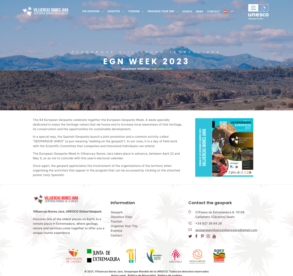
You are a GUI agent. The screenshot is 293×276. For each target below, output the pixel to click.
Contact (213, 11)
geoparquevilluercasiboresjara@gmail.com (226, 230)
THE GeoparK (90, 11)
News (199, 11)
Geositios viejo (121, 217)
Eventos (116, 230)
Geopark (117, 212)
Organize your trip (160, 11)
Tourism (134, 11)
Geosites (113, 11)
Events (187, 11)
